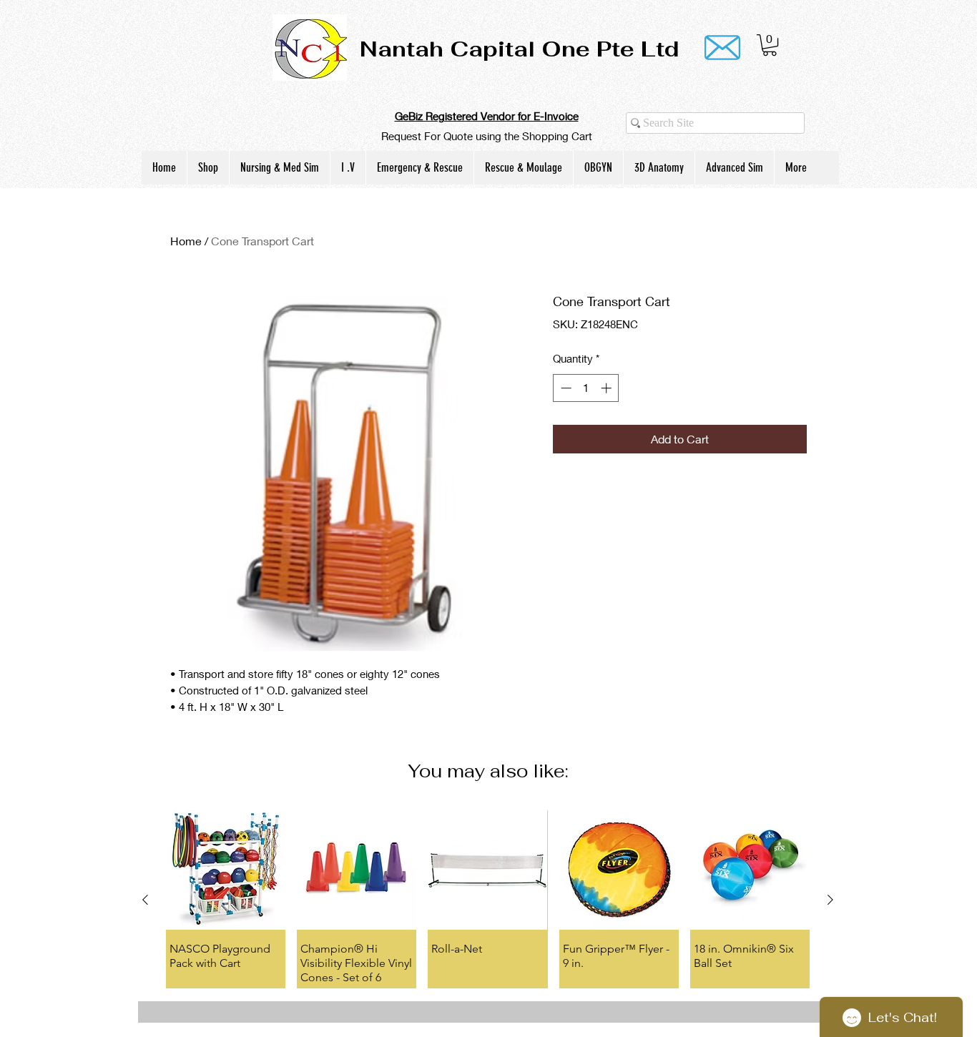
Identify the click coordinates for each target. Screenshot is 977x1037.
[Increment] (607, 388)
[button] (769, 45)
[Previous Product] (145, 899)
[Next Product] (830, 899)
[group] (488, 899)
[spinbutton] (586, 388)
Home (186, 240)
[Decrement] (564, 388)
